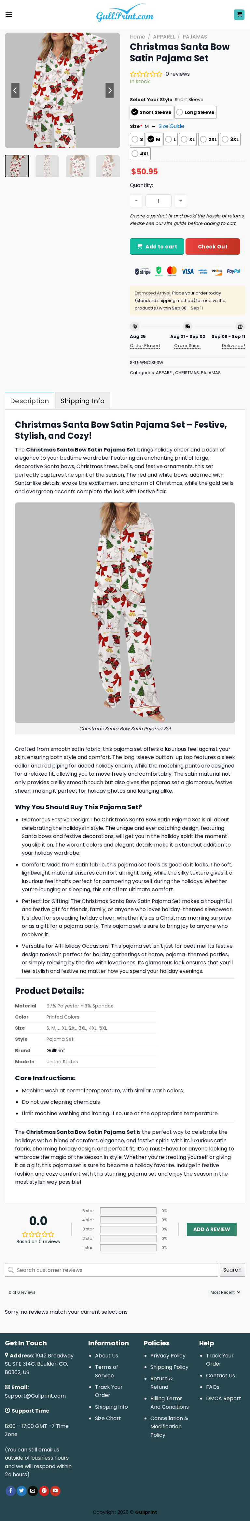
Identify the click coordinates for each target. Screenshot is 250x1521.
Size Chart (108, 1418)
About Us (106, 1355)
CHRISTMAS (187, 372)
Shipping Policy (169, 1367)
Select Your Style (151, 99)
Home (137, 36)
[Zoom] (13, 140)
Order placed (145, 345)
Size (136, 126)
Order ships (187, 345)
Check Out (213, 246)
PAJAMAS (195, 36)
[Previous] (15, 90)
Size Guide (171, 126)
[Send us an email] (33, 1491)
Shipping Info (111, 1407)
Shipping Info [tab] (83, 400)
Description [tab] (29, 400)
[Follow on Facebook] (11, 1491)
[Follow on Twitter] (22, 1491)
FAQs (212, 1387)
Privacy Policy (168, 1355)
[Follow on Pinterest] (44, 1491)
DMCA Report (223, 1398)
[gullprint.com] (125, 14)
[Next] (110, 90)
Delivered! (233, 345)
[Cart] (239, 14)
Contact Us (220, 1375)
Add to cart (161, 246)
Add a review (211, 1229)
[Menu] (9, 15)
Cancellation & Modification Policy (169, 1427)
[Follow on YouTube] (55, 1491)
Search (232, 1270)
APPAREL (164, 36)
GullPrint (56, 1050)
